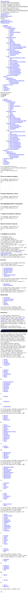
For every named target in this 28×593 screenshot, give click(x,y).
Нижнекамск (7, 471)
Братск (5, 375)
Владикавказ (7, 384)
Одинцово (6, 483)
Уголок (11, 40)
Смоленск (6, 522)
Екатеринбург (7, 406)
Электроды (6, 276)
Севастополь (7, 519)
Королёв (6, 432)
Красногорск (7, 435)
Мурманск (6, 456)
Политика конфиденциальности (11, 252)
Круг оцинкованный (15, 68)
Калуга (5, 427)
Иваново (6, 415)
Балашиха (6, 370)
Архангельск (7, 363)
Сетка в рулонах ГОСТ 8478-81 (18, 61)
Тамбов (5, 537)
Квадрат (12, 34)
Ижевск (6, 417)
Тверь (5, 538)
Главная (6, 25)
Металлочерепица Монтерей (17, 80)
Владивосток (7, 383)
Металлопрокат (7, 26)
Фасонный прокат (11, 37)
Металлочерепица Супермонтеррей (14, 82)
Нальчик (6, 468)
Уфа (5, 551)
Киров (5, 430)
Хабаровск (6, 559)
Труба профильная (14, 51)
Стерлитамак (7, 527)
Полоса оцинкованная (15, 69)
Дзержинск (6, 401)
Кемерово (6, 428)
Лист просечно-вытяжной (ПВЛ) (18, 47)
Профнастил (10, 78)
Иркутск (6, 418)
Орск (5, 488)
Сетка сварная (13, 60)
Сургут (5, 529)
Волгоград (6, 387)
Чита (5, 569)
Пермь (5, 494)
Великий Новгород (8, 381)
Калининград (7, 426)
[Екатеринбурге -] (5, 1)
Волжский (6, 388)
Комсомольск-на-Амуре (10, 431)
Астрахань (6, 364)
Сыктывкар (6, 530)
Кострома (6, 434)
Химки (5, 560)
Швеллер (12, 41)
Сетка (8, 56)
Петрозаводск (7, 496)
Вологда (6, 389)
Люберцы (6, 447)
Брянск (5, 376)
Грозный (6, 396)
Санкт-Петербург (8, 515)
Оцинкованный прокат (12, 67)
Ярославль (6, 586)
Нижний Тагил (7, 473)
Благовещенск (7, 374)
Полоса (11, 33)
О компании (7, 88)
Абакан (5, 359)
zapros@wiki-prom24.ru (6, 16)
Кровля (5, 76)
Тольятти (6, 539)
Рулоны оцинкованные (15, 72)
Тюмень (6, 543)
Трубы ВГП (13, 55)
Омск (5, 484)
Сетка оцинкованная (15, 65)
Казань (5, 424)
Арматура (12, 29)
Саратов (6, 518)
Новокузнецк (7, 475)
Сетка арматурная (14, 64)
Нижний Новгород (8, 472)
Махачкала (6, 453)
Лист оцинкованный (15, 71)
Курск (5, 441)
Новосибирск (7, 477)
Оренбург (6, 487)
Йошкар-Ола (7, 419)
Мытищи (6, 457)
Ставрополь (7, 525)
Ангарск (6, 360)
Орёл (5, 485)
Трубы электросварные (15, 52)
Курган (5, 439)
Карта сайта (4, 254)
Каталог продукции (9, 299)
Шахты (5, 574)
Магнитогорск (7, 452)
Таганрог (6, 535)
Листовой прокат (11, 43)
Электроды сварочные (12, 75)
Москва (5, 455)
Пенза (5, 493)
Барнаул (6, 371)
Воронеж (6, 391)
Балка (11, 38)
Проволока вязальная (15, 32)
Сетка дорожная (14, 63)
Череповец (6, 568)
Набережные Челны (9, 467)
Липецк (6, 446)
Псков (5, 498)
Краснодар (6, 437)
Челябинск (6, 567)
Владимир (6, 385)
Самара (5, 514)
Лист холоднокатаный (15, 45)
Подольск (6, 497)
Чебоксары (6, 565)
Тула (5, 542)
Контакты (6, 90)
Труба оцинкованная (15, 74)
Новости (6, 87)
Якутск (5, 585)
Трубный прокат (11, 49)
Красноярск (7, 438)
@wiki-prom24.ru (6, 21)
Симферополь (7, 521)
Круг (11, 36)
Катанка (12, 30)
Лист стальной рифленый (16, 48)
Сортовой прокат (11, 28)
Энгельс (6, 580)
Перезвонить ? (4, 14)
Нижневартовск (8, 469)
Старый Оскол (7, 526)
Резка (5, 86)
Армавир (6, 362)
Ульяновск (6, 550)
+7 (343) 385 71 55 (5, 13)
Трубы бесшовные (14, 53)
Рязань (5, 505)
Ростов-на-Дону (8, 503)
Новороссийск (7, 476)
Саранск (6, 517)
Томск (5, 541)
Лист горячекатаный (15, 44)
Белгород (6, 372)
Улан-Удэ (6, 548)
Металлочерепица (11, 79)
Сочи (5, 523)
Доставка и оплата (8, 84)
